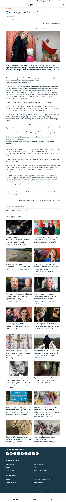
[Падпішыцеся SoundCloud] (25, 453)
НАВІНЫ (15, 500)
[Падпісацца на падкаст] (22, 453)
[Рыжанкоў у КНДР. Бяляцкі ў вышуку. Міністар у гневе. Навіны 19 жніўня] (19, 314)
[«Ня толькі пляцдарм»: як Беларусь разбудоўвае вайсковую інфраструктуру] (47, 427)
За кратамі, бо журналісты (41, 470)
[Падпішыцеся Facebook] (11, 453)
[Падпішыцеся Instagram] (29, 453)
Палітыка (9, 9)
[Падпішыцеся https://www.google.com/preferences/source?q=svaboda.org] (7, 453)
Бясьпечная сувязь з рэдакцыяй (43, 479)
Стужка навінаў (10, 464)
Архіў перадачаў (38, 464)
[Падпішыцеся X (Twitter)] (14, 453)
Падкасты (8, 467)
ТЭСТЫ (34, 500)
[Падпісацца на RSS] (37, 453)
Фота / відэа (37, 467)
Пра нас (8, 479)
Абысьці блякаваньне (12, 482)
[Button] (46, 23)
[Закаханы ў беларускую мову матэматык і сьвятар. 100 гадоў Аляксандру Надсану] (19, 427)
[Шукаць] (51, 500)
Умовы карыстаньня (39, 486)
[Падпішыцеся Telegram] (33, 453)
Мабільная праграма (12, 486)
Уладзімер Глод (10, 16)
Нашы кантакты (38, 482)
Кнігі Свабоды (10, 470)
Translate (62, 1)
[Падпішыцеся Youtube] (18, 453)
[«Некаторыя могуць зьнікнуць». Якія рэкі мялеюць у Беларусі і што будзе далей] (19, 255)
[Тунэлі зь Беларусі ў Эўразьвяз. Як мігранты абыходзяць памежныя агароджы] (47, 368)
